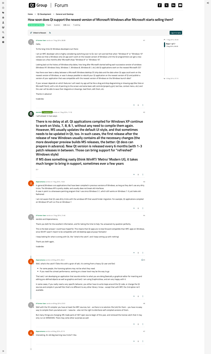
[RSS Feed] (50, 33)
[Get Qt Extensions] (3, 37)
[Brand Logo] (48, 5)
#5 (144, 260)
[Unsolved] (3, 42)
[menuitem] (208, 3)
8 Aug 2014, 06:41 (59, 260)
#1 (144, 40)
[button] (3, 351)
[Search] (3, 32)
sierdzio (38, 112)
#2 (144, 112)
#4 (144, 215)
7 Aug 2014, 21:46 (59, 215)
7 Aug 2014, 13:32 (59, 181)
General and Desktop (37, 25)
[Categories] (3, 3)
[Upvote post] (134, 105)
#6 (144, 303)
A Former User (41, 40)
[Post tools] (143, 105)
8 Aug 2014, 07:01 (59, 303)
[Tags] (3, 13)
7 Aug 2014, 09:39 (59, 40)
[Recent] (3, 8)
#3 (144, 181)
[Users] (3, 22)
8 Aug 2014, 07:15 (59, 331)
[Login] (208, 3)
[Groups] (3, 27)
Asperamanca (40, 181)
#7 (144, 331)
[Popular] (3, 18)
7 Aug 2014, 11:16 (66, 112)
